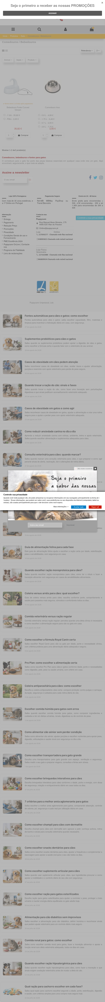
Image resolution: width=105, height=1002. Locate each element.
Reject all (95, 507)
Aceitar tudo (78, 507)
